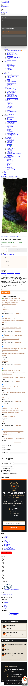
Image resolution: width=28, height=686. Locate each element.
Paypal (5, 607)
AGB (5, 540)
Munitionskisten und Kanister (13, 57)
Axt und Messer (10, 168)
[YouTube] (2, 570)
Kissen (8, 72)
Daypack (9, 58)
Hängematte (9, 69)
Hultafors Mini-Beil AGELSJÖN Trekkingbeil (13, 377)
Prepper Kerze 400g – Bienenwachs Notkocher (14, 392)
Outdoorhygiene (10, 123)
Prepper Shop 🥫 (11, 148)
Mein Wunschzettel (6, 20)
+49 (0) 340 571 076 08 (6, 594)
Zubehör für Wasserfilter (12, 98)
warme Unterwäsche (11, 81)
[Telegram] (2, 559)
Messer (8, 130)
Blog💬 (5, 172)
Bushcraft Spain (10, 160)
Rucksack (6, 49)
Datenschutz (6, 542)
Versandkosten (14, 246)
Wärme (5, 73)
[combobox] (7, 11)
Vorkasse (6, 602)
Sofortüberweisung (8, 603)
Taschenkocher (10, 114)
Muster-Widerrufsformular (10, 549)
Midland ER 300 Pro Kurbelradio (10, 339)
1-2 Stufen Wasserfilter (12, 90)
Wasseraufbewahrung (12, 96)
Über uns (6, 536)
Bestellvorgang (7, 547)
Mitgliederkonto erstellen (8, 28)
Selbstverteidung (10, 126)
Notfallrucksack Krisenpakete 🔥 (14, 50)
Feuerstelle (9, 167)
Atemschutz (9, 152)
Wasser (5, 87)
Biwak (8, 165)
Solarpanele (9, 136)
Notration (9, 102)
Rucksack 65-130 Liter (12, 54)
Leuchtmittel (9, 119)
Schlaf (5, 61)
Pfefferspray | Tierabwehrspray (14, 153)
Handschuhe (9, 84)
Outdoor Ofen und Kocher (13, 75)
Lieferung (6, 545)
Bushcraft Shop (7, 157)
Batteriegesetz (7, 544)
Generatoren (9, 149)
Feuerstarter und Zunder (12, 76)
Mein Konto (5, 17)
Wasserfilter (9, 142)
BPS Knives (9, 163)
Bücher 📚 (9, 145)
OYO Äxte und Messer (12, 169)
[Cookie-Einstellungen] (2, 683)
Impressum (6, 537)
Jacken (8, 79)
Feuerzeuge (9, 137)
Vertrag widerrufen (6, 552)
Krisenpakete (10, 141)
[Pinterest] (2, 578)
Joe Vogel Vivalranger (12, 161)
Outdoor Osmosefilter (12, 95)
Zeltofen (9, 108)
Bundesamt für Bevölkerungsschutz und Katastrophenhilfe (15, 645)
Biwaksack (9, 62)
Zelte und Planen (11, 65)
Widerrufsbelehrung (8, 548)
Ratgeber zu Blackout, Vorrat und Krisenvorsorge (14, 654)
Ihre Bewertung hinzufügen (13, 273)
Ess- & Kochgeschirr (11, 111)
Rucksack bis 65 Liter (12, 53)
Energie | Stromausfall (12, 121)
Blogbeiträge (5, 452)
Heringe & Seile (10, 66)
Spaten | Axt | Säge (11, 127)
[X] (2, 574)
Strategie (6, 115)
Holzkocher (9, 106)
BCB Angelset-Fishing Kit (8, 416)
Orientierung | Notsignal (12, 134)
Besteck (8, 113)
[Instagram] (2, 563)
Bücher (8, 164)
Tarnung (9, 129)
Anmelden (4, 24)
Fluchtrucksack (10, 52)
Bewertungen (6, 468)
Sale (5, 174)
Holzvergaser (10, 107)
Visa (5, 605)
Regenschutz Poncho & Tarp (13, 99)
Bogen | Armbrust (11, 133)
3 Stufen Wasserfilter (11, 91)
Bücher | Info (10, 118)
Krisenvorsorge (7, 138)
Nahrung (6, 100)
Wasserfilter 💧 (10, 88)
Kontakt (5, 538)
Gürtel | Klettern (10, 131)
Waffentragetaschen (11, 60)
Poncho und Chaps (11, 83)
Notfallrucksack (10, 140)
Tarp (8, 70)
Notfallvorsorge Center (11, 649)
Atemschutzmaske (11, 122)
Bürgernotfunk (10, 117)
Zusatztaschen (10, 56)
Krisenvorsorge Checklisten (13, 156)
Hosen (8, 80)
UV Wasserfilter (10, 94)
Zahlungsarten (7, 541)
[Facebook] (2, 567)
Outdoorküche (10, 103)
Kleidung (9, 77)
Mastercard (6, 606)
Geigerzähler (10, 151)
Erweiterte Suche (5, 12)
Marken (5, 171)
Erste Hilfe (9, 125)
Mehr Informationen (7, 466)
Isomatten (9, 68)
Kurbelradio (9, 144)
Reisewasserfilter (11, 92)
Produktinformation (7, 463)
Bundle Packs (5, 292)
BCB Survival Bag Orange (9, 304)
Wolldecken (9, 85)
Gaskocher (9, 104)
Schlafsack (9, 64)
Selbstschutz (9, 146)
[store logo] (5, 1)
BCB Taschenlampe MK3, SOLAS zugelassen (13, 438)
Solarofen (9, 110)
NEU (5, 47)
